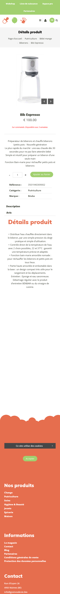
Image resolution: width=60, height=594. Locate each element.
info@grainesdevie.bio (15, 591)
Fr (52, 20)
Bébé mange (46, 38)
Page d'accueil (15, 38)
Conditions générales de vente (21, 557)
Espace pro (48, 3)
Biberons (23, 42)
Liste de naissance (29, 3)
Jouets (7, 508)
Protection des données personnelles (25, 561)
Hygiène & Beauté (14, 504)
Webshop (10, 3)
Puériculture (31, 38)
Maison (8, 516)
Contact (8, 546)
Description (13, 206)
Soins (7, 500)
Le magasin (10, 542)
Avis (9, 212)
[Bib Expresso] (30, 56)
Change (8, 492)
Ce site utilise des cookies (29, 445)
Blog (6, 550)
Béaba (31, 195)
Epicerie (8, 512)
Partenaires (29, 11)
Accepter (30, 458)
